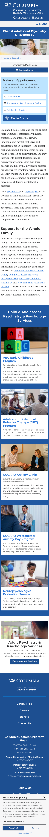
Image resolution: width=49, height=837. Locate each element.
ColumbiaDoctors (18, 274)
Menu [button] (43, 23)
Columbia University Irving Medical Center (24, 680)
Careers (24, 710)
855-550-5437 (26, 760)
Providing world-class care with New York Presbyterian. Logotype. (26, 689)
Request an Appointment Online (24, 103)
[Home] (24, 10)
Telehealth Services (17, 110)
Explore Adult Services (24, 661)
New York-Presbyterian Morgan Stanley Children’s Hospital (21, 278)
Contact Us (24, 723)
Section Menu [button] (25, 70)
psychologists (31, 191)
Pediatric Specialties (12, 58)
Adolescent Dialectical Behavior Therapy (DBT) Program (24, 414)
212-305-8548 (26, 768)
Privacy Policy (24, 833)
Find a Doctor (19, 118)
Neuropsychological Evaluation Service (24, 585)
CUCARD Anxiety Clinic (24, 472)
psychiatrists (13, 191)
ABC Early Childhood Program (24, 355)
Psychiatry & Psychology (24, 65)
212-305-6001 (14, 96)
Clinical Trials (24, 703)
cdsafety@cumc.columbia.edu (26, 776)
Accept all (13, 828)
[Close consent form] (44, 797)
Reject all (36, 828)
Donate (24, 716)
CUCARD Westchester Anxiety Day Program (24, 530)
